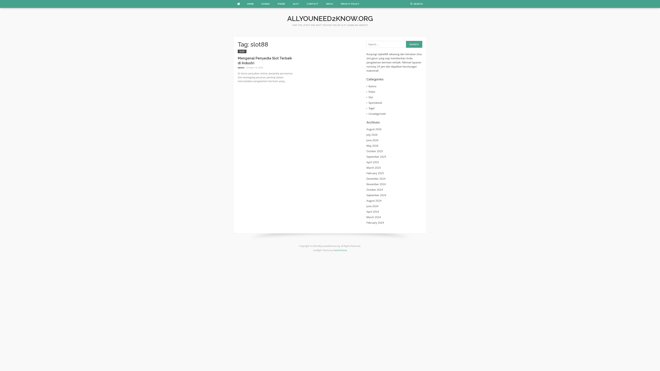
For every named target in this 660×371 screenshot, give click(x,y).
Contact (312, 4)
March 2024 (373, 217)
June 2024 (372, 206)
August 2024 (374, 200)
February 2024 (375, 222)
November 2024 (376, 184)
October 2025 (374, 151)
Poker (281, 4)
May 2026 (372, 145)
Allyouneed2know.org (330, 18)
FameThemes (340, 250)
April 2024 (372, 211)
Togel (371, 108)
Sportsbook (375, 102)
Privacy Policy (350, 4)
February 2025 (375, 173)
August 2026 (374, 129)
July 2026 (372, 134)
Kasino (265, 4)
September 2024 (376, 195)
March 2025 (373, 167)
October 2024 (374, 189)
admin (241, 67)
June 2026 (372, 140)
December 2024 (376, 178)
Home (250, 4)
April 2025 (372, 162)
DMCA (329, 4)
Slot (296, 4)
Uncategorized (377, 113)
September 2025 (376, 156)
